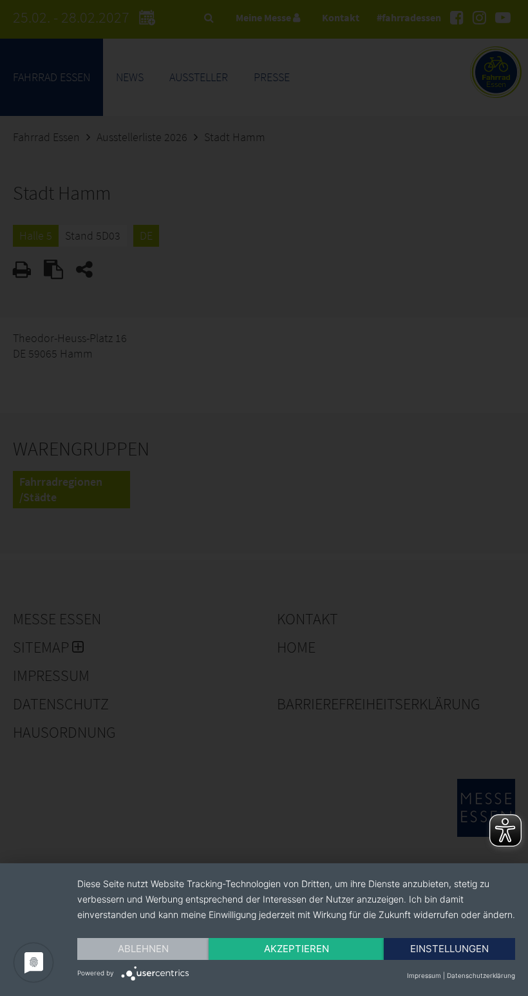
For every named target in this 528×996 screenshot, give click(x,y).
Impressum (424, 975)
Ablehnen (143, 949)
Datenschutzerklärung (481, 975)
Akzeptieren (296, 949)
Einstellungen (449, 949)
